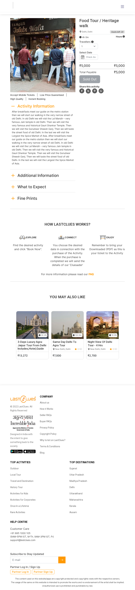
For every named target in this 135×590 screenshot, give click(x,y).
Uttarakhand (75, 493)
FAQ (91, 274)
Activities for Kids (19, 493)
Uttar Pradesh (76, 475)
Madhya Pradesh (78, 481)
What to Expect (31, 186)
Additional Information (38, 175)
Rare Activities (17, 512)
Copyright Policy (48, 434)
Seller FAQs (46, 415)
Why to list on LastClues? (52, 440)
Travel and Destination (21, 481)
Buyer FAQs (46, 421)
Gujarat (73, 468)
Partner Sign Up (43, 571)
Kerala (72, 506)
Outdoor (14, 468)
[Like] (43, 316)
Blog (42, 453)
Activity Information (35, 106)
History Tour (16, 487)
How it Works (46, 409)
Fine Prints (27, 198)
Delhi (72, 487)
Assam (73, 512)
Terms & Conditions (50, 446)
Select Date (85, 52)
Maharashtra (76, 500)
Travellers (85, 41)
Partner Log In (20, 571)
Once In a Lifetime (19, 506)
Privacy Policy (47, 427)
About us (44, 402)
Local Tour (15, 475)
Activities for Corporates (23, 500)
